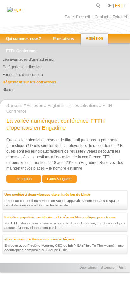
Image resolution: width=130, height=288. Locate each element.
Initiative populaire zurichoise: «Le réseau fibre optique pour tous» (59, 217)
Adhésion (94, 38)
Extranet (120, 17)
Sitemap (107, 267)
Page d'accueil (77, 17)
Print (121, 267)
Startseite (14, 106)
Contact (101, 17)
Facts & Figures (59, 179)
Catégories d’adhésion (22, 67)
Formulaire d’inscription (23, 74)
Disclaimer (88, 267)
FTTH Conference (22, 51)
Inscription (24, 179)
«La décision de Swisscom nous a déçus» (39, 239)
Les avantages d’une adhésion (29, 59)
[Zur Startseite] (25, 17)
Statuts (8, 90)
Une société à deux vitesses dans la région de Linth (47, 194)
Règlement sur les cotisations (29, 82)
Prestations (63, 39)
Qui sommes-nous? (23, 39)
